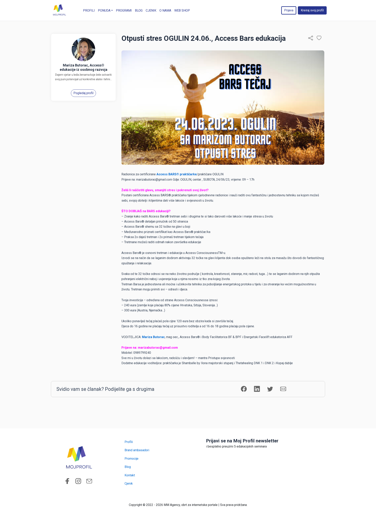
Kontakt (130, 475)
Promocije (131, 458)
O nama (165, 10)
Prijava (288, 10)
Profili (89, 10)
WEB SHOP (182, 10)
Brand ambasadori (137, 450)
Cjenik (151, 10)
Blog (139, 10)
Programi (124, 10)
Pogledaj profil (83, 93)
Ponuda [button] (104, 10)
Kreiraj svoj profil (312, 10)
